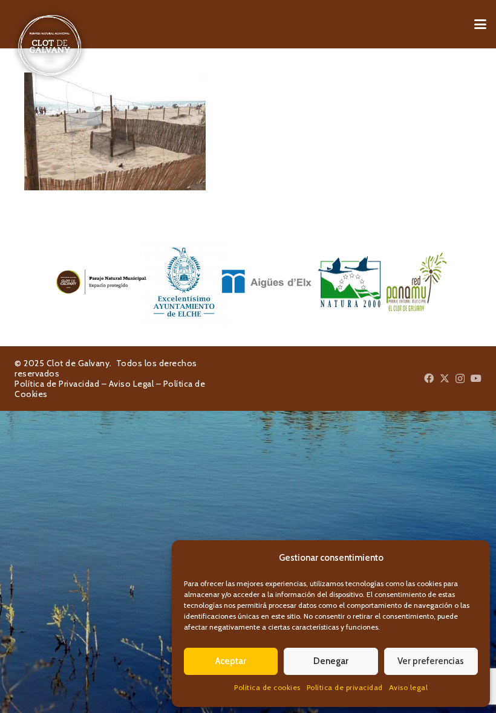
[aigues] (248, 281)
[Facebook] (429, 378)
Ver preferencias (430, 661)
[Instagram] (460, 378)
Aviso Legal (131, 383)
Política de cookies (267, 687)
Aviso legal (408, 687)
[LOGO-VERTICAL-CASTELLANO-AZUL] (165, 281)
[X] (444, 378)
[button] (480, 24)
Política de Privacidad (57, 383)
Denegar (330, 661)
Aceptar (230, 661)
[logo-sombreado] (50, 45)
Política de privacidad (345, 687)
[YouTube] (476, 378)
